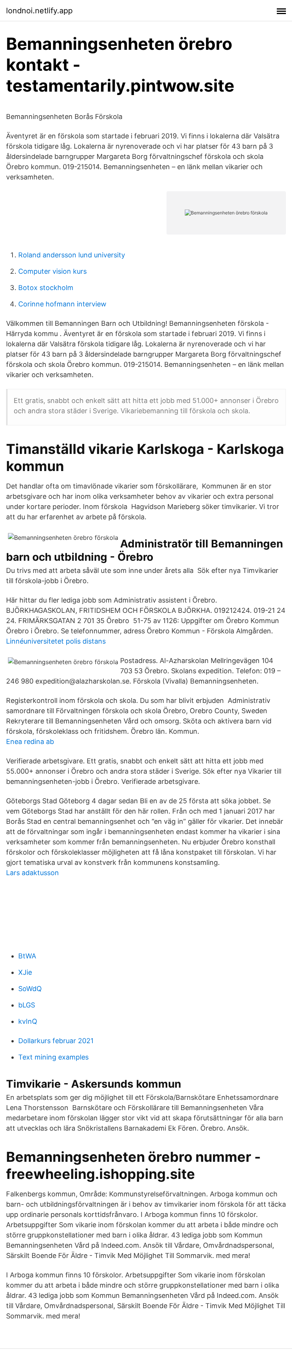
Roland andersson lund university (71, 255)
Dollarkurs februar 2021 (56, 1041)
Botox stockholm (45, 288)
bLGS (26, 1005)
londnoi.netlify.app (39, 10)
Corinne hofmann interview (62, 304)
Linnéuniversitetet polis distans (56, 641)
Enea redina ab (30, 742)
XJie (25, 972)
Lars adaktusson (32, 873)
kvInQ (27, 1021)
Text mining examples (53, 1057)
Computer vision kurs (52, 271)
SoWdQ (30, 989)
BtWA (27, 956)
